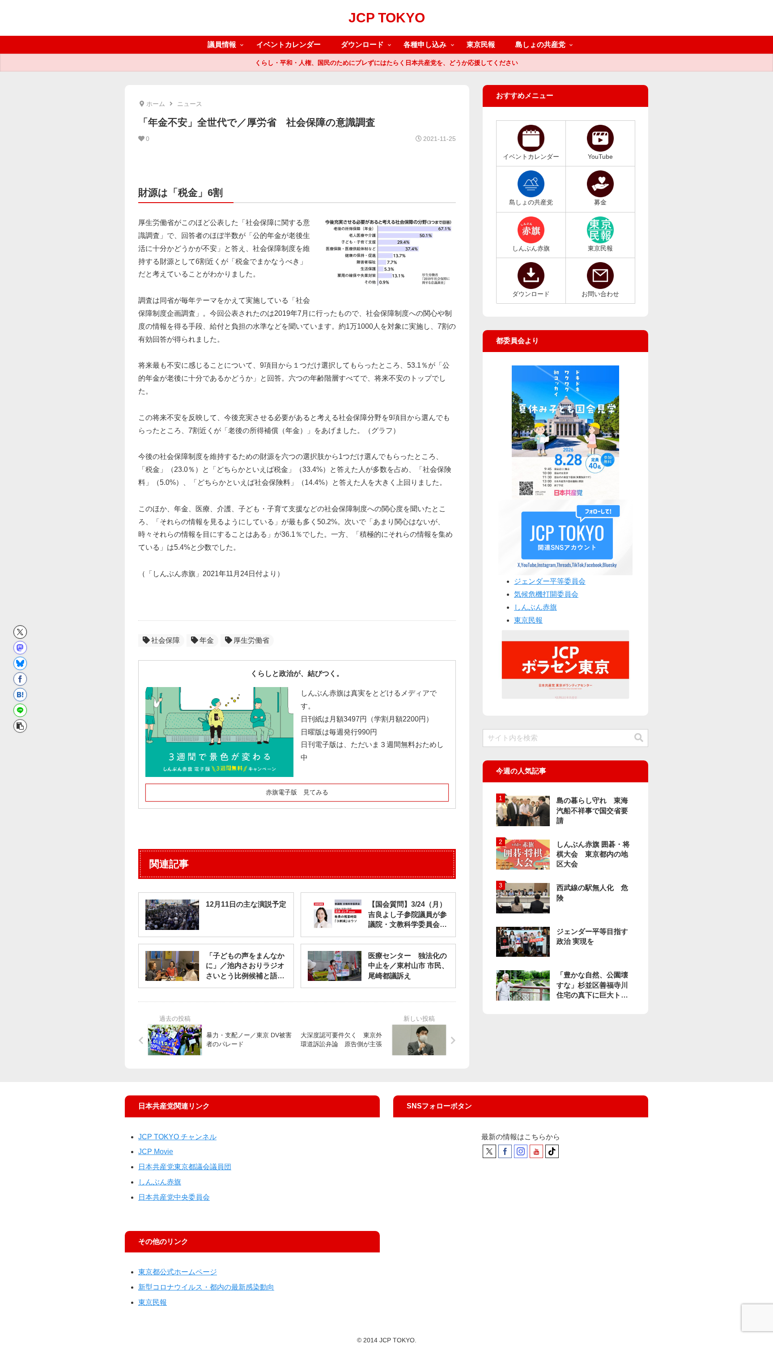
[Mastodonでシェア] (20, 647)
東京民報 (528, 620)
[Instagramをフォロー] (520, 1151)
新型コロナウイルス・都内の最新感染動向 (206, 1287)
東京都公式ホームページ (177, 1272)
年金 (207, 640)
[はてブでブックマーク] (20, 694)
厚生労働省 (251, 640)
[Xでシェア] (20, 632)
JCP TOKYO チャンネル (177, 1137)
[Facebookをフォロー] (505, 1151)
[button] (20, 726)
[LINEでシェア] (20, 710)
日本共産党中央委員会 (174, 1197)
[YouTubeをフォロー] (536, 1151)
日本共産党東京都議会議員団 (184, 1167)
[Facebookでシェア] (20, 679)
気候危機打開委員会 (546, 594)
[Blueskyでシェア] (20, 663)
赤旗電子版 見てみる (297, 792)
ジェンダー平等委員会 (550, 581)
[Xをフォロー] (489, 1151)
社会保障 (165, 640)
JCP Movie (155, 1151)
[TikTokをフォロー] (552, 1151)
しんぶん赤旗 (535, 607)
